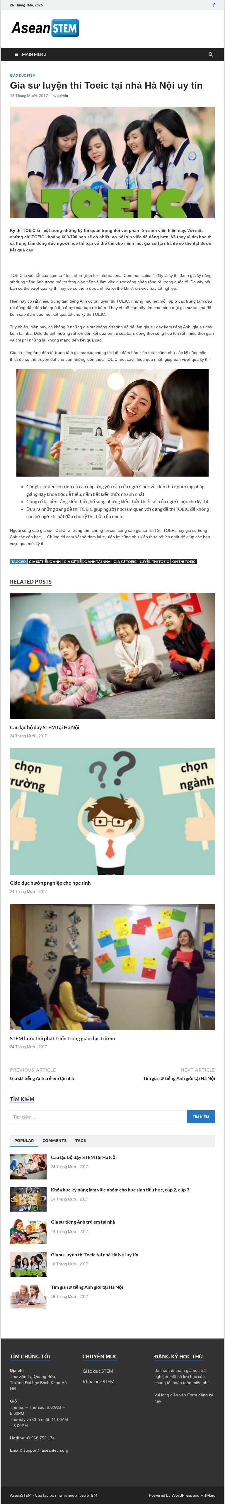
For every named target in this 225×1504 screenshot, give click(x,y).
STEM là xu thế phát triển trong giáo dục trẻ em (62, 1038)
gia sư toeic (125, 561)
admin (62, 95)
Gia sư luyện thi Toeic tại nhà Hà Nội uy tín (94, 1254)
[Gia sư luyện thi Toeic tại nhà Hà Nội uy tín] (28, 1255)
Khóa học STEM (99, 1381)
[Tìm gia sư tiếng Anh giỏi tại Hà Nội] (28, 1287)
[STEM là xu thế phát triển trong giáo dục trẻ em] (112, 1031)
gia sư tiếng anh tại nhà (87, 561)
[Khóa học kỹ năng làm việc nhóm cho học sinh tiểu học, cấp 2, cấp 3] (28, 1190)
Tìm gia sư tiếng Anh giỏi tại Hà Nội (87, 1287)
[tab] (24, 1141)
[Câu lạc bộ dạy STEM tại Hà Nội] (112, 720)
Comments (54, 1140)
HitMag (207, 1495)
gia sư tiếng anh (45, 561)
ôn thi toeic (183, 561)
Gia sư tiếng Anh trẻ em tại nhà (83, 1221)
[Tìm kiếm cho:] (112, 1116)
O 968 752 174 (41, 1438)
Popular (24, 1140)
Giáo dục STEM (22, 75)
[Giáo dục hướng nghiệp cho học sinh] (112, 876)
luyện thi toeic (154, 561)
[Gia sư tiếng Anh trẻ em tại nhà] (28, 1222)
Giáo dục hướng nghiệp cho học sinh (50, 883)
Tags (80, 1140)
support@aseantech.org (45, 1450)
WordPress (181, 1495)
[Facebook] (214, 5)
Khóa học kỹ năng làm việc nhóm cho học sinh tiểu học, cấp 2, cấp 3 (120, 1189)
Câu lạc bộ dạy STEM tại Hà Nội (44, 727)
